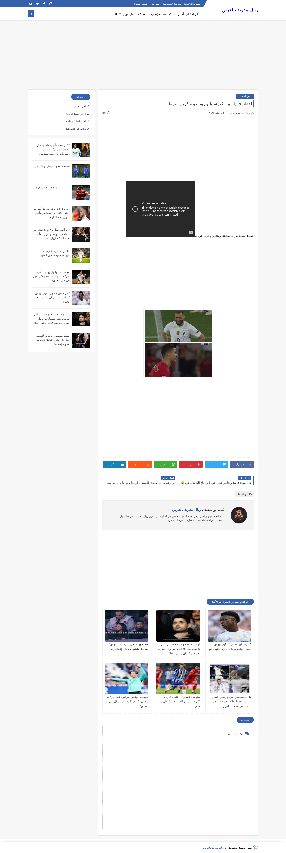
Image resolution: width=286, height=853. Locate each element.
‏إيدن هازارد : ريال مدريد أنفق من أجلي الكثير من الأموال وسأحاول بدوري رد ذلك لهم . (51, 213)
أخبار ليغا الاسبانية (173, 14)
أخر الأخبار (193, 14)
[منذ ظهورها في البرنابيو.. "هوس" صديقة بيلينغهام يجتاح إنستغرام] (126, 626)
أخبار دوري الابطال (124, 14)
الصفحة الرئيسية (192, 3)
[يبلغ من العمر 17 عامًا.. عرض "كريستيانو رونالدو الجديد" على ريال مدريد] (178, 678)
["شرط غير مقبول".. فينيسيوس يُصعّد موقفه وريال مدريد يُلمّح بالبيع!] (229, 626)
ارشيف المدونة (141, 3)
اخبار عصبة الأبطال (75, 114)
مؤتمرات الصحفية (76, 129)
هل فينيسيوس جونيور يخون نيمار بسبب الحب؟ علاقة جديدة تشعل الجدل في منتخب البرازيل (231, 701)
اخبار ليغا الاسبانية (76, 121)
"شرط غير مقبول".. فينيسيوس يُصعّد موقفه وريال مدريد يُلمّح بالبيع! (52, 297)
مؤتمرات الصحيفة (149, 14)
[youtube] (30, 3)
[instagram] (51, 3)
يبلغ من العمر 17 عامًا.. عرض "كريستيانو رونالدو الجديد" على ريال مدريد (178, 701)
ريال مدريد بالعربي (240, 9)
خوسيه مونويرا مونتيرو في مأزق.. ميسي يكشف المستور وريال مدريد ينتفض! (127, 701)
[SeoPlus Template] (255, 847)
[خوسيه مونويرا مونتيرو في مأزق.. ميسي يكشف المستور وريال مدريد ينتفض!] (126, 678)
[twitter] (37, 3)
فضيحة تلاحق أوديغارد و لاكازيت (52, 166)
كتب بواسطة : (198, 509)
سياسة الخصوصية (172, 3)
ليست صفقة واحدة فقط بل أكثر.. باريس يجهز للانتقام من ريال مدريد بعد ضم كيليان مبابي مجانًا (179, 648)
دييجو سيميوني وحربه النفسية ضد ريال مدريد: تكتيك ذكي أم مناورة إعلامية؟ (53, 340)
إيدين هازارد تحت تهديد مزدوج (53, 187)
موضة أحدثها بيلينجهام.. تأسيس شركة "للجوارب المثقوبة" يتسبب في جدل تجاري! (51, 276)
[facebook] (44, 3)
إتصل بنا (156, 3)
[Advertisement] (143, 57)
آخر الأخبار (245, 96)
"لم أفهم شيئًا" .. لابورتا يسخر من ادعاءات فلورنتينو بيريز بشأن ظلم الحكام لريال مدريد (51, 234)
